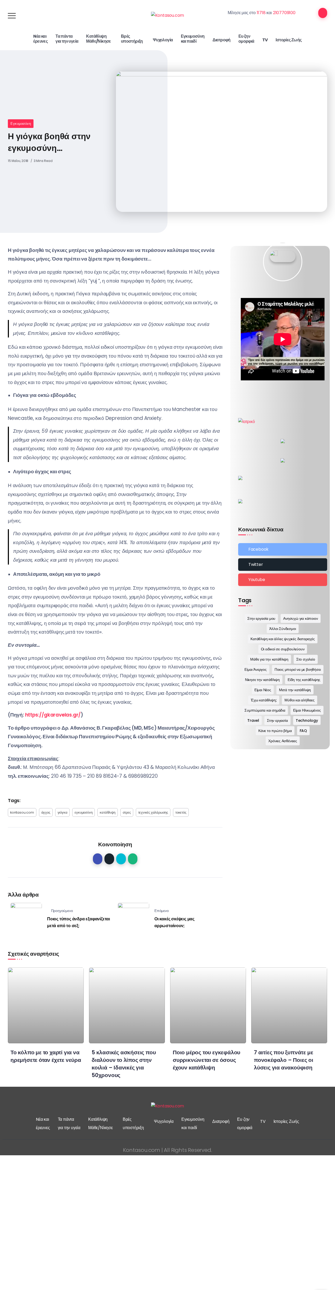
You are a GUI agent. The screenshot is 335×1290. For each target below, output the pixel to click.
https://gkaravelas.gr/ (52, 714)
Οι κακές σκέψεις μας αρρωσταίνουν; (174, 922)
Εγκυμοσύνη (20, 123)
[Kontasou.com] (167, 15)
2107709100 (284, 13)
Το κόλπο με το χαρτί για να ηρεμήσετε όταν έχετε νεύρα (45, 1056)
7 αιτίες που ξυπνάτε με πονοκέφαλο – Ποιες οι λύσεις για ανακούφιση (283, 1060)
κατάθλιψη (107, 812)
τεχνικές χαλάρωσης (153, 812)
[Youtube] (282, 579)
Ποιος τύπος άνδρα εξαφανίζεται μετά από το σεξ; (78, 922)
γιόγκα (63, 812)
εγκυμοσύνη (83, 812)
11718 (261, 13)
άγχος (45, 812)
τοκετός (180, 812)
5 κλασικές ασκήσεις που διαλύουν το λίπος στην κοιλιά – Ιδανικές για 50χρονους (124, 1064)
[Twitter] (282, 564)
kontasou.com (22, 812)
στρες (127, 812)
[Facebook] (282, 549)
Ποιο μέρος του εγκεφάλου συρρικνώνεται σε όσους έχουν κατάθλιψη (206, 1060)
